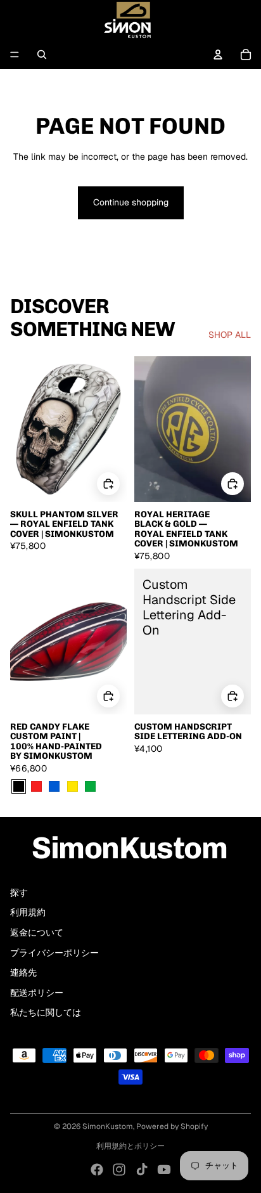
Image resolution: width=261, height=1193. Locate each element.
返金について (36, 932)
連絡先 (23, 972)
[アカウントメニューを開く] (218, 54)
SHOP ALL (229, 334)
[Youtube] (164, 1169)
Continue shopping (131, 202)
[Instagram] (119, 1169)
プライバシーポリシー (54, 952)
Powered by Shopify (172, 1126)
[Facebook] (97, 1169)
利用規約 (28, 912)
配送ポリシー (36, 992)
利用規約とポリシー (130, 1146)
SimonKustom (107, 1126)
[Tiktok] (142, 1169)
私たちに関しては (45, 1012)
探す (19, 892)
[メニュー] (14, 54)
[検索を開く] (42, 54)
